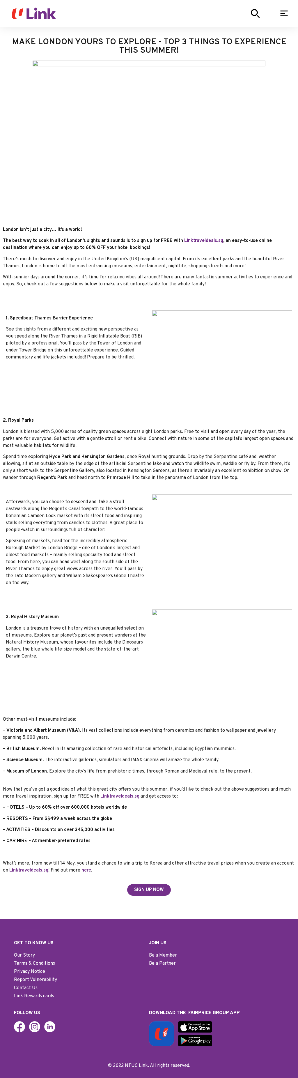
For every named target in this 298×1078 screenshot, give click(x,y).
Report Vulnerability (35, 980)
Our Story (24, 955)
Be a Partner (162, 963)
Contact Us (26, 988)
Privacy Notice (29, 972)
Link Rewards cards (34, 996)
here (86, 870)
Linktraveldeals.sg (203, 241)
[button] (284, 13)
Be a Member (163, 955)
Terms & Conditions (34, 963)
